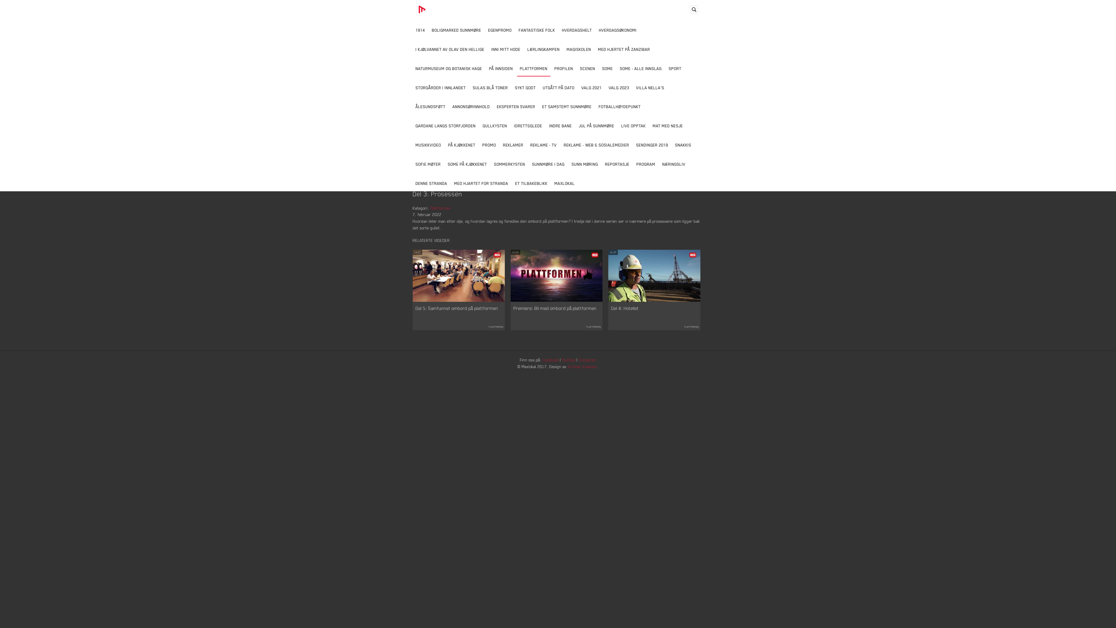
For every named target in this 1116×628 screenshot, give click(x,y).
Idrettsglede (528, 125)
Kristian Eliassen (582, 366)
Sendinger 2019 (652, 144)
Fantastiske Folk (537, 30)
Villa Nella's (650, 87)
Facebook (551, 359)
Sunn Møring (585, 164)
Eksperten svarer (516, 106)
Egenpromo (500, 30)
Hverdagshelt (577, 30)
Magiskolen (579, 49)
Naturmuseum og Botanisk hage (449, 68)
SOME (607, 68)
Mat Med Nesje (668, 125)
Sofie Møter (428, 164)
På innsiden (501, 68)
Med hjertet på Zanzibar (624, 49)
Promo (489, 144)
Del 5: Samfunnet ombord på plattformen (457, 308)
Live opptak (633, 125)
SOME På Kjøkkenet (467, 164)
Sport (675, 68)
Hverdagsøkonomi (618, 30)
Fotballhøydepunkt (620, 106)
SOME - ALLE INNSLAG (641, 68)
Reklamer (513, 144)
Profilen (564, 68)
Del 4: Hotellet (625, 308)
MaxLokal (565, 183)
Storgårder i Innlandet (441, 87)
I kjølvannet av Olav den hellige (450, 49)
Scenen (587, 68)
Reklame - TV (543, 144)
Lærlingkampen (543, 49)
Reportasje (617, 164)
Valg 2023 (619, 87)
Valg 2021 (592, 87)
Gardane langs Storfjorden (446, 125)
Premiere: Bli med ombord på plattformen (555, 308)
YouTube (568, 359)
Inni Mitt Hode (506, 49)
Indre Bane (560, 125)
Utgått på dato (559, 87)
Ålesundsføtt (431, 106)
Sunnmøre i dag (548, 164)
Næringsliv (674, 164)
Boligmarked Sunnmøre (456, 30)
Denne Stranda (431, 183)
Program (645, 164)
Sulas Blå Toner (490, 87)
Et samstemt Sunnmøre (567, 106)
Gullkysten (495, 125)
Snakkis (683, 144)
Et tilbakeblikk (531, 183)
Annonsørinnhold (471, 106)
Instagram (587, 359)
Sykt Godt (525, 87)
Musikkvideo (428, 144)
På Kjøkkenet (461, 144)
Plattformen (534, 68)
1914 (420, 30)
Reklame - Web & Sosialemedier (596, 144)
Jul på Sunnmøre (596, 125)
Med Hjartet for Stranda (481, 183)
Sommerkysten (509, 164)
